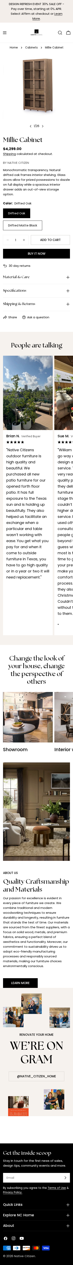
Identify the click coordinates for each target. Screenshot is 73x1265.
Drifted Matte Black (22, 225)
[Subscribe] (65, 1178)
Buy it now (36, 253)
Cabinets (31, 47)
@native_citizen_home (36, 1076)
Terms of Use (57, 1188)
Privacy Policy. (12, 1192)
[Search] (60, 33)
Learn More (20, 983)
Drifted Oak (16, 213)
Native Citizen (24, 1256)
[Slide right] (42, 126)
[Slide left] (30, 126)
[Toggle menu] (5, 33)
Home (14, 47)
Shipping (9, 154)
